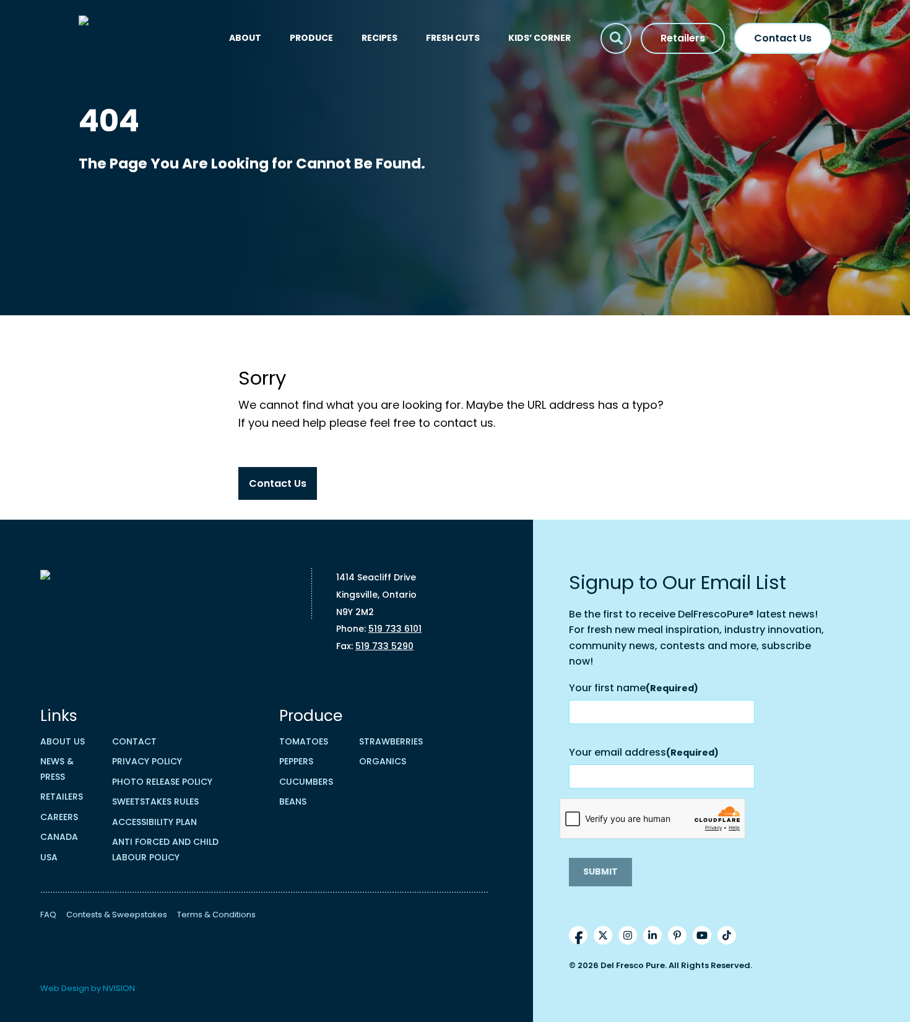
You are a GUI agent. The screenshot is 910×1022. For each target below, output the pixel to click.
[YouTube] (702, 935)
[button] (615, 38)
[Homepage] (142, 38)
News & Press (57, 769)
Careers (59, 817)
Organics (382, 761)
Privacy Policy (147, 761)
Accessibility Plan (154, 822)
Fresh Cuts (453, 38)
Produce (311, 38)
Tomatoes (303, 741)
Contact (134, 741)
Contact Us (783, 38)
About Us (62, 741)
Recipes (379, 38)
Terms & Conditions (216, 914)
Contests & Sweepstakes (116, 914)
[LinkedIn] (652, 935)
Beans (292, 801)
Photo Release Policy (162, 781)
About (245, 38)
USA (49, 857)
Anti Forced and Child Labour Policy (165, 849)
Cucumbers (306, 781)
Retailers (683, 38)
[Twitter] (603, 935)
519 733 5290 (384, 646)
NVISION (119, 988)
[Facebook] (578, 935)
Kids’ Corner (539, 38)
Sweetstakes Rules (155, 801)
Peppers (296, 761)
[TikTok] (726, 935)
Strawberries (391, 741)
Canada (59, 837)
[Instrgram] (627, 935)
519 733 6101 (395, 628)
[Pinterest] (677, 935)
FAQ (48, 914)
